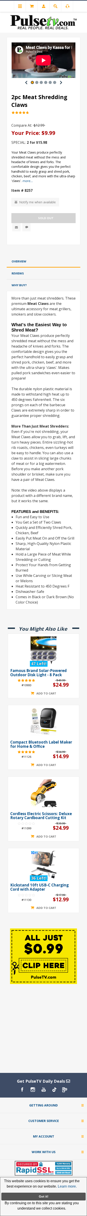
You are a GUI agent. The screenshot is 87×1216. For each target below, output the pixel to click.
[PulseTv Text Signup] (64, 1089)
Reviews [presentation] (18, 273)
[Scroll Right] (61, 82)
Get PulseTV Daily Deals (41, 1081)
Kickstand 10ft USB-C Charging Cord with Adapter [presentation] (39, 887)
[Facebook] (22, 1089)
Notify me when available (37, 202)
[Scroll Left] (26, 82)
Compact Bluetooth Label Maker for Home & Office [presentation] (41, 744)
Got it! (43, 1196)
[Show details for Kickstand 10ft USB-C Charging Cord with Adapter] (43, 864)
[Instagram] (32, 1089)
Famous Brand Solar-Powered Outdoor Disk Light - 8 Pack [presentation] (38, 673)
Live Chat (26, 227)
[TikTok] (54, 1089)
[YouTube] (43, 1089)
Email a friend (16, 227)
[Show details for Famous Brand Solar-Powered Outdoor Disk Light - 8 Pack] (43, 650)
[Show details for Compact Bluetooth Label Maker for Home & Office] (43, 721)
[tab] (43, 261)
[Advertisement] (43, 251)
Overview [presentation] (19, 261)
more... (27, 181)
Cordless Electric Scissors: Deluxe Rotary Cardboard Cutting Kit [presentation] (41, 816)
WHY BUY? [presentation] (19, 285)
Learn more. (67, 1186)
